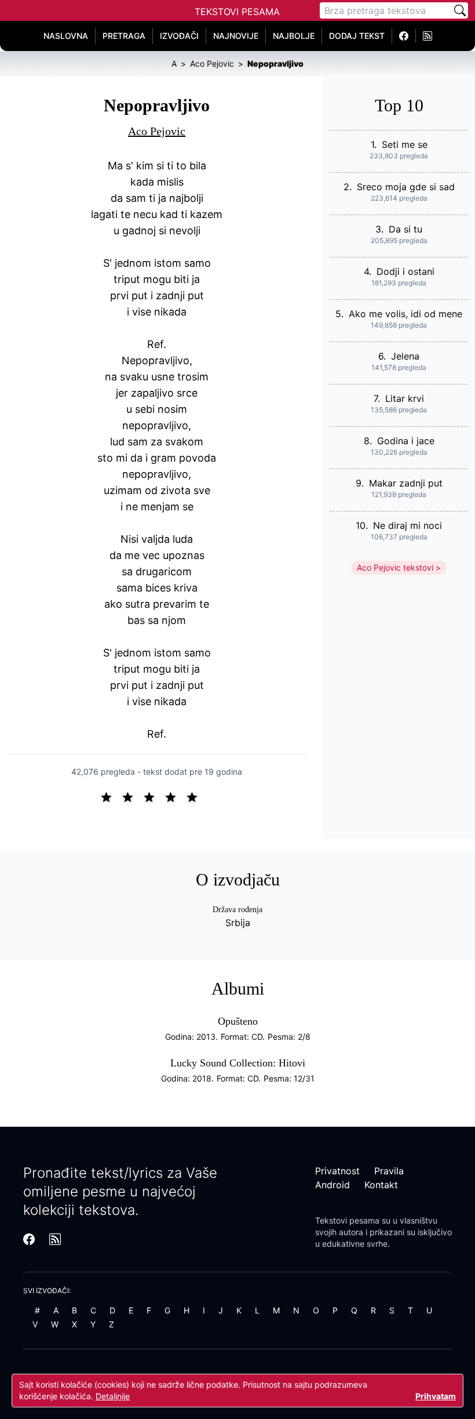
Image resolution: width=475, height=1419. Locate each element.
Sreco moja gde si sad (406, 187)
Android (332, 1185)
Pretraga (124, 36)
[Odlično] (195, 796)
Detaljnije (113, 1396)
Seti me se (404, 144)
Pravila (389, 1171)
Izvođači (179, 36)
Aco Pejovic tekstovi (395, 567)
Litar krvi (404, 398)
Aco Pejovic (156, 131)
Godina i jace (405, 441)
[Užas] (111, 796)
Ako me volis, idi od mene (405, 314)
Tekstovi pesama (347, 1220)
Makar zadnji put (406, 483)
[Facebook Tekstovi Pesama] (404, 36)
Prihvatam (435, 1396)
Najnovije (235, 36)
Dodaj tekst (357, 36)
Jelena (405, 356)
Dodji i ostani (405, 271)
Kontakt (381, 1185)
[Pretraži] (460, 10)
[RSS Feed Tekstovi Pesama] (427, 36)
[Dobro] (175, 796)
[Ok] (154, 796)
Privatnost (337, 1171)
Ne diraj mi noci (407, 525)
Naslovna (65, 36)
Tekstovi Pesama (237, 11)
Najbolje (294, 36)
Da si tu (405, 229)
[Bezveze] (132, 796)
